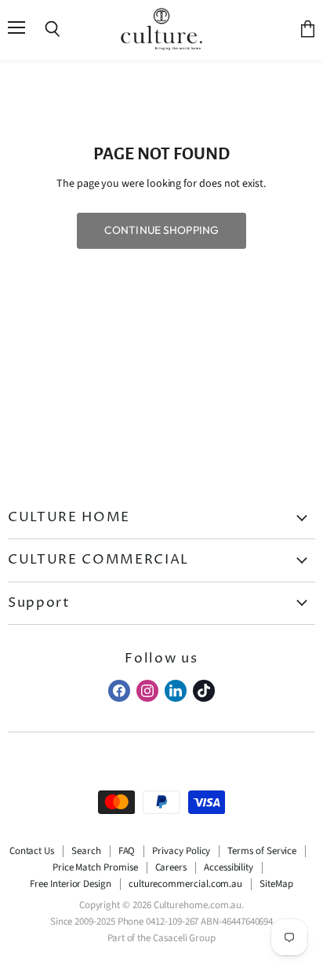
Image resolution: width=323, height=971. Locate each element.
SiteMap (276, 884)
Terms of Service (261, 851)
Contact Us (31, 851)
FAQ (127, 851)
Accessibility (228, 867)
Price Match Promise (95, 867)
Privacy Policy (181, 851)
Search (86, 851)
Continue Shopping (161, 230)
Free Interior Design (70, 884)
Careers (171, 867)
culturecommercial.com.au (185, 884)
